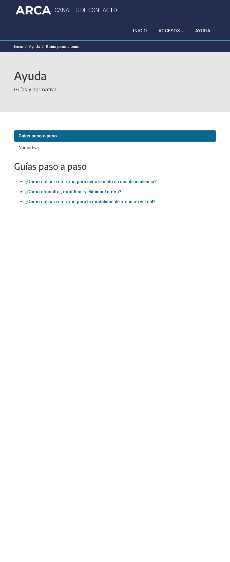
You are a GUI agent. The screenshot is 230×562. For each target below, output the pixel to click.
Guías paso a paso (38, 136)
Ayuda (202, 30)
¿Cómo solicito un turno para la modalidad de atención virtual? (90, 201)
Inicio (140, 30)
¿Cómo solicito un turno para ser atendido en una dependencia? (91, 181)
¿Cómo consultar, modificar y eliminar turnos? (73, 191)
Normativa (29, 147)
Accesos (169, 30)
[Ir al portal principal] (33, 10)
